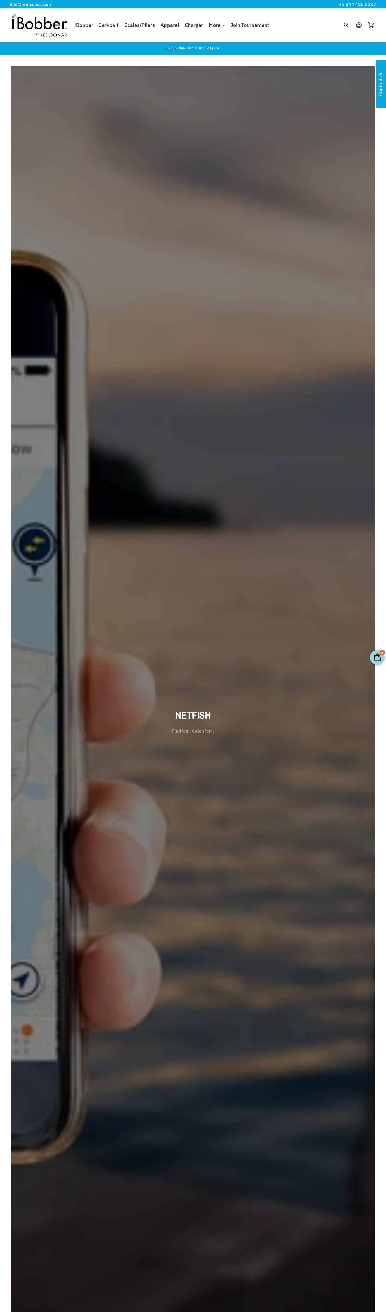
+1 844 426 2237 (357, 4)
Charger (194, 25)
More (215, 25)
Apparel (170, 25)
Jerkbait (109, 25)
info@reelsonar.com (30, 4)
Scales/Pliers (139, 25)
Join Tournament (249, 25)
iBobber (84, 25)
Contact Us (380, 84)
